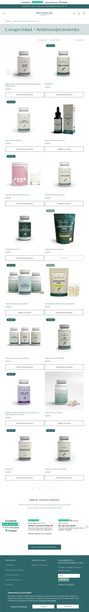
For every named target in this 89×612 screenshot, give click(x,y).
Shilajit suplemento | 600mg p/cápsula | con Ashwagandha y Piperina (22, 413)
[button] (4, 13)
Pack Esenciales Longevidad (16, 304)
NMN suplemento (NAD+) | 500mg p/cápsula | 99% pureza (22, 85)
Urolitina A (49, 84)
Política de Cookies (12, 575)
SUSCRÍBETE (63, 579)
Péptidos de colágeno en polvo (17, 195)
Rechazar (67, 606)
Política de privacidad (47, 600)
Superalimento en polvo (54, 249)
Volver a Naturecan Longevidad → (44, 547)
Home (7, 21)
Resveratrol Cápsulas (13, 140)
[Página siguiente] (56, 488)
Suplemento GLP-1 (12, 249)
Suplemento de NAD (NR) (54, 358)
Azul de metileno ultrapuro (55, 140)
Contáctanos (9, 565)
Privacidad (9, 585)
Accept (43, 606)
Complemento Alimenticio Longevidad (59, 304)
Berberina (9, 469)
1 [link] (32, 488)
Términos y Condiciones (40, 565)
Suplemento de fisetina (54, 413)
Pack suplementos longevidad (17, 358)
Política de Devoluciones (14, 580)
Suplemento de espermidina (56, 469)
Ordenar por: (43, 40)
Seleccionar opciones (24, 95)
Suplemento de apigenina (55, 195)
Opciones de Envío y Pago (14, 570)
